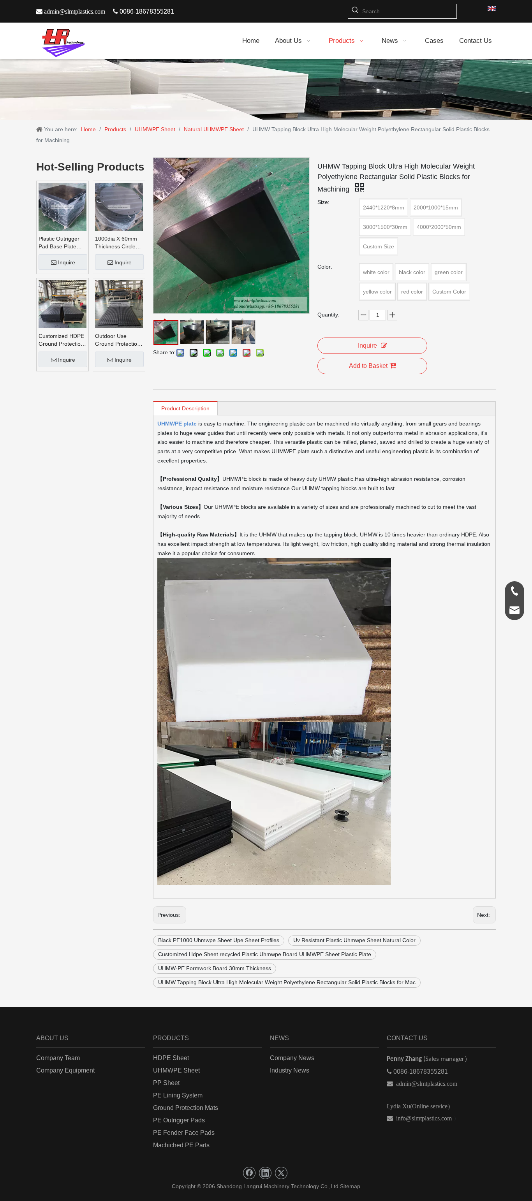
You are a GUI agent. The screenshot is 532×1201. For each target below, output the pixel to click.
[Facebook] (249, 1173)
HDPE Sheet (171, 1058)
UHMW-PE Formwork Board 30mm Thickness (214, 968)
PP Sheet (166, 1083)
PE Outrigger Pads (179, 1120)
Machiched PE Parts (181, 1145)
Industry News (289, 1070)
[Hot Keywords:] (355, 11)
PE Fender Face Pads (184, 1132)
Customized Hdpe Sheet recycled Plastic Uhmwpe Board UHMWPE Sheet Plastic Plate (264, 954)
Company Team (58, 1058)
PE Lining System (178, 1095)
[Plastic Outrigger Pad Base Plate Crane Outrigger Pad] (62, 206)
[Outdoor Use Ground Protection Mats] (119, 304)
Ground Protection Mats (185, 1107)
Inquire (66, 262)
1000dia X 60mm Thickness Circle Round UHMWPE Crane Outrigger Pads (116, 243)
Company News (292, 1058)
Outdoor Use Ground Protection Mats (117, 340)
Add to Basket (368, 365)
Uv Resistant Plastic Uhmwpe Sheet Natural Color (354, 940)
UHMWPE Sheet (176, 1070)
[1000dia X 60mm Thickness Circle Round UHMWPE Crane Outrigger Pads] (119, 206)
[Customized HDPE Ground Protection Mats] (62, 304)
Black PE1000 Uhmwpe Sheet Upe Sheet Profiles (218, 940)
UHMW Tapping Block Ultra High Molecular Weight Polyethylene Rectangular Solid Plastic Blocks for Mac (287, 982)
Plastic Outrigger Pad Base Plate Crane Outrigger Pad (59, 243)
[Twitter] (281, 1173)
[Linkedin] (265, 1173)
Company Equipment (65, 1070)
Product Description (185, 408)
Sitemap (350, 1186)
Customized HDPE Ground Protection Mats (61, 340)
